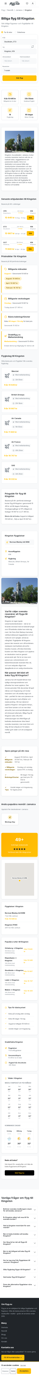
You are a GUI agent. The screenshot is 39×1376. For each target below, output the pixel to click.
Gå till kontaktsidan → (13, 1357)
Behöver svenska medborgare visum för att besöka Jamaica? (17, 1210)
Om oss (4, 1338)
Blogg (3, 1334)
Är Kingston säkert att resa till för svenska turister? (16, 1218)
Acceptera (24, 1371)
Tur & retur (8, 32)
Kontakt (4, 1342)
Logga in (33, 3)
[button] (19, 880)
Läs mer (23, 1365)
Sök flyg (19, 78)
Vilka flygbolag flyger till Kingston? (17, 1269)
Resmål (4, 1331)
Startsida (4, 1327)
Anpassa (5, 1371)
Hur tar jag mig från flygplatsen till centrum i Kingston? (16, 1261)
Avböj (13, 1371)
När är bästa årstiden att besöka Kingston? (15, 1235)
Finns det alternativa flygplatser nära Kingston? (17, 1285)
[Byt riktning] (32, 46)
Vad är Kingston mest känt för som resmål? (16, 1226)
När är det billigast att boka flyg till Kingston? (16, 1252)
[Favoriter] (27, 3)
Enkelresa (21, 32)
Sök (30, 218)
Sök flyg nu (19, 1173)
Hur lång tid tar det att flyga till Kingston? (15, 1243)
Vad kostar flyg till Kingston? (14, 1277)
